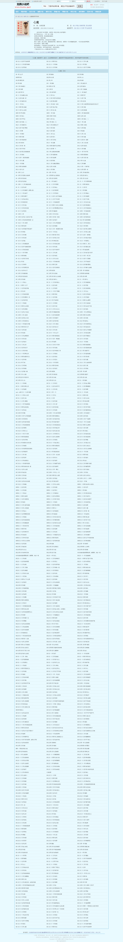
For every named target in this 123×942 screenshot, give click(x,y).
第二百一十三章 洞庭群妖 (83, 282)
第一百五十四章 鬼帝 (21, 226)
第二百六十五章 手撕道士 (83, 335)
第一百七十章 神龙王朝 (52, 240)
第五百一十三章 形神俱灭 (53, 558)
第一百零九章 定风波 (21, 181)
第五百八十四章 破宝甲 (83, 626)
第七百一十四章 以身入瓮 (53, 757)
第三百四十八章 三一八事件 (84, 478)
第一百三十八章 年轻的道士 (84, 208)
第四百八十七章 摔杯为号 (22, 531)
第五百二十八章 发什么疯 (22, 573)
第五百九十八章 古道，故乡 (54, 641)
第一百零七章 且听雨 (52, 178)
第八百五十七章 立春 (52, 900)
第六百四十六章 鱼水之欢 (53, 689)
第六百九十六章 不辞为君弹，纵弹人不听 (26, 739)
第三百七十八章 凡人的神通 (84, 448)
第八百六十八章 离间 (21, 912)
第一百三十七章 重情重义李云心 (55, 208)
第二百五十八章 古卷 (52, 330)
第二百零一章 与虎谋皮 (83, 270)
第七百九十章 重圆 (20, 834)
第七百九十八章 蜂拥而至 (83, 840)
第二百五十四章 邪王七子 (22, 327)
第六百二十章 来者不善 (83, 662)
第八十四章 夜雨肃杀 (82, 154)
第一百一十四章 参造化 (83, 184)
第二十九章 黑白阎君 (52, 101)
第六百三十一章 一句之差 (53, 674)
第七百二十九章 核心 (82, 772)
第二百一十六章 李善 (82, 285)
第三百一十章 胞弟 (82, 380)
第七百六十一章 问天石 (52, 805)
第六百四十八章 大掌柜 (22, 692)
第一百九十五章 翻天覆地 (83, 264)
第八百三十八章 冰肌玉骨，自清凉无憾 (26, 882)
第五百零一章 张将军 (82, 543)
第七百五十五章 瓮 (51, 799)
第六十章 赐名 (81, 131)
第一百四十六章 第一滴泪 (53, 217)
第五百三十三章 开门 (82, 576)
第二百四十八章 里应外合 (22, 321)
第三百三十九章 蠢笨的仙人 (84, 410)
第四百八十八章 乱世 (52, 531)
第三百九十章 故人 (82, 460)
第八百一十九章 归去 (82, 861)
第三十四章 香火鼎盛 (21, 107)
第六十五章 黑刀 (51, 136)
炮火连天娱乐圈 (59, 932)
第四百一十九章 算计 (52, 490)
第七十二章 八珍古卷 (82, 142)
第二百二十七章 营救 (52, 297)
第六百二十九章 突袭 (82, 671)
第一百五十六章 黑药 (82, 226)
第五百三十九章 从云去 (83, 582)
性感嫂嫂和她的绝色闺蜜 (35, 932)
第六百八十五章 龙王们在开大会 (55, 727)
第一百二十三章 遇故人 (83, 193)
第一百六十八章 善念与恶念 (84, 237)
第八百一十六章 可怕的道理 (84, 858)
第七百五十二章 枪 (51, 796)
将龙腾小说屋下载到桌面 (23, 1)
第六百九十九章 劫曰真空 (22, 742)
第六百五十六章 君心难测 (83, 698)
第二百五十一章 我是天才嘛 (23, 324)
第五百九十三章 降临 (82, 635)
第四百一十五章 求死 (21, 487)
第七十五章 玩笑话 (82, 145)
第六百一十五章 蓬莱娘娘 (22, 659)
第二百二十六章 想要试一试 (23, 297)
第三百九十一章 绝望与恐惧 (23, 463)
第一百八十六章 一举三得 (83, 255)
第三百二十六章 (51, 398)
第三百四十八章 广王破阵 (83, 419)
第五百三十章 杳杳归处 (83, 573)
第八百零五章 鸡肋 (20, 849)
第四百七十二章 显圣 (21, 517)
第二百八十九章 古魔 (82, 359)
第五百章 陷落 (50, 543)
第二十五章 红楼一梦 (21, 98)
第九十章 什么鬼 (81, 160)
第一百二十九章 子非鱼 (83, 199)
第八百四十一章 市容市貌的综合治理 (25, 885)
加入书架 (76, 25)
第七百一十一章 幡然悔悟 (53, 754)
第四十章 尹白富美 (20, 113)
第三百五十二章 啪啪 (21, 484)
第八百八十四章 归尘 (52, 61)
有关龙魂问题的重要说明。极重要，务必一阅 (89, 552)
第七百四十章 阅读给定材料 (54, 784)
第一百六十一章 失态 (52, 232)
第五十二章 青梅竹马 (21, 125)
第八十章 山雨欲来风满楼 (53, 151)
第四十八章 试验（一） (83, 119)
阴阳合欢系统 (51, 932)
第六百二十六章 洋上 (82, 668)
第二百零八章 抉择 (20, 279)
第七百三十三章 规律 (21, 778)
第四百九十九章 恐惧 (21, 543)
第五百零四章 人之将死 (83, 546)
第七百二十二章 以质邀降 (22, 766)
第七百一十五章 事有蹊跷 (83, 757)
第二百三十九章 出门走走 (22, 312)
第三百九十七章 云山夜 (22, 469)
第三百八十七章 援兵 (82, 457)
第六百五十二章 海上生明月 (54, 695)
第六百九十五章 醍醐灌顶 (83, 736)
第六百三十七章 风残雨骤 (53, 680)
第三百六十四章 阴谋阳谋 (22, 436)
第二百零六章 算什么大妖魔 (54, 276)
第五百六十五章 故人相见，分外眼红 (56, 609)
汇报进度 (49, 772)
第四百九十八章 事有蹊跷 (83, 540)
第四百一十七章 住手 (82, 487)
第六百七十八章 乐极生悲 (22, 722)
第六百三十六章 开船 (21, 680)
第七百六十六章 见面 (21, 811)
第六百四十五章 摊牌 (21, 689)
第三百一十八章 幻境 (52, 389)
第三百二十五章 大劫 (21, 398)
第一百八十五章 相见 (52, 255)
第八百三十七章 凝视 (82, 879)
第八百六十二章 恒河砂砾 (22, 906)
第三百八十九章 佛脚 (52, 882)
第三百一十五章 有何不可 (53, 386)
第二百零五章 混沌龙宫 (22, 276)
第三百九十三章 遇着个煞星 (84, 463)
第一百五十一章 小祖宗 (22, 223)
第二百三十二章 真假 (52, 303)
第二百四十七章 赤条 (82, 318)
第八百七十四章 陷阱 (21, 918)
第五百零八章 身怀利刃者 (22, 552)
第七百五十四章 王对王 (22, 799)
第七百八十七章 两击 (21, 831)
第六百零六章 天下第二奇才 (23, 650)
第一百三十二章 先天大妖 (83, 202)
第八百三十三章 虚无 (52, 876)
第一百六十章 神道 (20, 232)
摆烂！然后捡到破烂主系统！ (87, 932)
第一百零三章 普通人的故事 (23, 175)
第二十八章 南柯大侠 (21, 101)
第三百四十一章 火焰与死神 (54, 413)
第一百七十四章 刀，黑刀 (83, 243)
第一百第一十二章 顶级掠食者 (23, 184)
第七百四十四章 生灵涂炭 (83, 787)
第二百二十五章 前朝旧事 (53, 315)
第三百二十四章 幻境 (82, 395)
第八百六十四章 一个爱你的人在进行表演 (87, 906)
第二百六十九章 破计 (21, 341)
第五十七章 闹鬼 (81, 128)
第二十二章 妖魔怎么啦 (22, 95)
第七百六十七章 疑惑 (52, 811)
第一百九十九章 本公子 (22, 270)
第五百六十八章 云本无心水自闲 (55, 612)
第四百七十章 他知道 (52, 514)
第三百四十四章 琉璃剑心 (53, 416)
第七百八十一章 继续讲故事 (23, 825)
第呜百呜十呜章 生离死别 (22, 600)
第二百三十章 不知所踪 (52, 300)
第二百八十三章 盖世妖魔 (83, 353)
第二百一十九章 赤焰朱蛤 (83, 288)
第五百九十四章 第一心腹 (22, 638)
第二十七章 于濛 (81, 98)
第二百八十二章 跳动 (52, 353)
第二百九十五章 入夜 (82, 365)
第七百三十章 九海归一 (22, 775)
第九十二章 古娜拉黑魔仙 (53, 163)
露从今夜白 (36, 52)
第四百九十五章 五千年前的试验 (85, 537)
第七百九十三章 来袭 (21, 837)
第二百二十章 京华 (20, 291)
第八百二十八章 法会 (82, 870)
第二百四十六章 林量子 (52, 318)
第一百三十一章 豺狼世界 (53, 202)
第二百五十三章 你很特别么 (84, 324)
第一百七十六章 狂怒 (52, 246)
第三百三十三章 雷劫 (82, 404)
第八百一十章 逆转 (82, 852)
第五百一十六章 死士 (52, 561)
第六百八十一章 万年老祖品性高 (24, 724)
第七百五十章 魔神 (82, 793)
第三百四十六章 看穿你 (22, 419)
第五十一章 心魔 (81, 122)
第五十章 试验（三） (52, 122)
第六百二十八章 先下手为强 (54, 671)
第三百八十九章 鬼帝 (52, 460)
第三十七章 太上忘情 (21, 110)
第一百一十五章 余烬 (21, 187)
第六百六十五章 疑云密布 (83, 707)
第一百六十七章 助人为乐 (53, 237)
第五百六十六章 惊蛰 (82, 609)
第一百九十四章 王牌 (52, 264)
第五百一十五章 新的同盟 (22, 561)
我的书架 (24, 11)
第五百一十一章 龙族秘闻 (83, 555)
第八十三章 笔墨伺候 (52, 154)
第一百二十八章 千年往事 (53, 199)
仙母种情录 (24, 52)
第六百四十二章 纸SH (21, 686)
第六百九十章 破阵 (20, 733)
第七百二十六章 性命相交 (53, 769)
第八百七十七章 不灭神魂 (83, 67)
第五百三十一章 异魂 (21, 576)
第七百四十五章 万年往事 (22, 790)
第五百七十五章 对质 (82, 618)
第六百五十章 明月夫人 (83, 692)
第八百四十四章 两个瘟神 (22, 888)
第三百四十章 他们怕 (21, 472)
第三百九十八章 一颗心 (52, 469)
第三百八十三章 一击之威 (53, 454)
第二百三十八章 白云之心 (53, 309)
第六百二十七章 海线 (21, 671)
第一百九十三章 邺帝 (21, 264)
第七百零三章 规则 (51, 745)
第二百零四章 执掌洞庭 (83, 273)
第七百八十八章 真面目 (52, 831)
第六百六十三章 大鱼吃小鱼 (23, 707)
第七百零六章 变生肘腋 (83, 748)
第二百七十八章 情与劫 (22, 350)
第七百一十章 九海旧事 (22, 754)
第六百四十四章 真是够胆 (83, 686)
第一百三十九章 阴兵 (21, 211)
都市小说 (49, 11)
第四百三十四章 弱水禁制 (53, 505)
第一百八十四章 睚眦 (21, 255)
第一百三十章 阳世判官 (22, 202)
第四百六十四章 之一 (52, 508)
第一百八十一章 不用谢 (22, 252)
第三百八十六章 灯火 (52, 457)
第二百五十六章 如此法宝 (83, 327)
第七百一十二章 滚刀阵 (83, 754)
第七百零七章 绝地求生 (22, 751)
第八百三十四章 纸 (82, 876)
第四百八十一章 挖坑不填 (22, 526)
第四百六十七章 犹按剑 (52, 511)
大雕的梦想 (30, 52)
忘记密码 (97, 1)
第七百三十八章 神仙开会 (83, 781)
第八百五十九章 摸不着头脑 (23, 903)
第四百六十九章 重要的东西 (23, 514)
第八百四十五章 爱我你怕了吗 (54, 888)
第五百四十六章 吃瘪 (21, 591)
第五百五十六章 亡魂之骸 (53, 600)
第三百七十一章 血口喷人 (53, 442)
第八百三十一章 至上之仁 (83, 873)
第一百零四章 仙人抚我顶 (53, 175)
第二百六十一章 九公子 (52, 332)
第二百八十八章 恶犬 (52, 359)
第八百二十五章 (81, 867)
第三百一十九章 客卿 (82, 389)
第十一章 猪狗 (50, 83)
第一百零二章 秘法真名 (83, 172)
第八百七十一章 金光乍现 (22, 915)
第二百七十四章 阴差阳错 (83, 344)
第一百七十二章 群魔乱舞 (22, 243)
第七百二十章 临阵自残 (52, 763)
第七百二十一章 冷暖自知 (83, 763)
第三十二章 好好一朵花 (52, 104)
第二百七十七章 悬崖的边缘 (84, 347)
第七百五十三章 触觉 (82, 796)
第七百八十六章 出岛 (82, 828)
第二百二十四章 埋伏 (52, 294)
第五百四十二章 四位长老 (83, 585)
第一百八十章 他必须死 (83, 249)
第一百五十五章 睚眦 (52, 226)
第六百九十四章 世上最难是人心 (55, 736)
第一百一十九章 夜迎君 (52, 190)
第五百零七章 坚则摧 (82, 549)
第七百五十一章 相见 (21, 796)
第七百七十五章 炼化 (21, 820)
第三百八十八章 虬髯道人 (22, 460)
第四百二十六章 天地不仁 (83, 496)
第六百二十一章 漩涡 (21, 665)
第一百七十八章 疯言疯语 (22, 249)
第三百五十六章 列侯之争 (53, 428)
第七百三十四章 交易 (52, 778)
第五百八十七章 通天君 (83, 629)
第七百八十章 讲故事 (82, 822)
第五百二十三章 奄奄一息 (53, 567)
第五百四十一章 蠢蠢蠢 (52, 585)
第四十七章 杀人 (51, 119)
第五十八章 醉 (19, 131)
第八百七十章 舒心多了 (83, 912)
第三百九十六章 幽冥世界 (83, 466)
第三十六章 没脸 (81, 107)
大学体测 (65, 932)
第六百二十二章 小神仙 (52, 665)
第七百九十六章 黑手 (21, 840)
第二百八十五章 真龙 (52, 356)
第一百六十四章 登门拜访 (53, 234)
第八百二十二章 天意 (82, 864)
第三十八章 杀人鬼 (51, 110)
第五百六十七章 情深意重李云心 (24, 612)
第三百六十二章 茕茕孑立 (53, 433)
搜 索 (79, 6)
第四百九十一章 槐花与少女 (54, 534)
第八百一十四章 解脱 (21, 858)
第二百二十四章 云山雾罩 (83, 300)
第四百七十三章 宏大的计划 (54, 517)
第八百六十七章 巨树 (82, 909)
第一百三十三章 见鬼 (21, 205)
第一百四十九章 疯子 (52, 220)
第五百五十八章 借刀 (21, 603)
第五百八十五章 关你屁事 (22, 629)
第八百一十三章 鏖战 (82, 855)
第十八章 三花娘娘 (82, 89)
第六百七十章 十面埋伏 (52, 713)
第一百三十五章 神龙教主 (83, 205)
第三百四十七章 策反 (52, 478)
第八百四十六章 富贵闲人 (83, 888)
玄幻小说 (32, 11)
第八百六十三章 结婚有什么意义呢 (55, 906)
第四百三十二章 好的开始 (83, 502)
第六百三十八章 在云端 (83, 680)
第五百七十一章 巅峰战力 (53, 615)
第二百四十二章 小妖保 (22, 315)
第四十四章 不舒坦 (51, 116)
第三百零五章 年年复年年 (22, 377)
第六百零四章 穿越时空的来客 (54, 647)
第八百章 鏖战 (50, 843)
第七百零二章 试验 (20, 745)
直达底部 (89, 25)
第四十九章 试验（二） (22, 122)
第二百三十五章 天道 (52, 306)
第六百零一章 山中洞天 (52, 644)
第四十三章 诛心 (20, 116)
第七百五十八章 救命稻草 (53, 802)
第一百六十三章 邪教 (21, 234)
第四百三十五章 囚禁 (82, 505)
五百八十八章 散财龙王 (22, 632)
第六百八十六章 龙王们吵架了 (85, 727)
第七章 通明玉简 (20, 80)
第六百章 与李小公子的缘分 (23, 644)
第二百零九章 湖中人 (52, 279)
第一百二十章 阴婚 (82, 190)
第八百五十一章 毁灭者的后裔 (54, 894)
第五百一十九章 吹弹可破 (53, 564)
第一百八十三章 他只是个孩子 (85, 252)
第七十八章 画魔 (81, 148)
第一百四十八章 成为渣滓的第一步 (24, 220)
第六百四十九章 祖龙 (52, 692)
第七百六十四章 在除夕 (52, 808)
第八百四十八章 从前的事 (53, 891)
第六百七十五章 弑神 (21, 719)
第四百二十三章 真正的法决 (84, 493)
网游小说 (65, 11)
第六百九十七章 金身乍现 (53, 739)
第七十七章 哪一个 (51, 148)
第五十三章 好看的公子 (52, 125)
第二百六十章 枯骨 (20, 332)
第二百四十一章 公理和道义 (84, 312)
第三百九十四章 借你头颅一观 (23, 466)
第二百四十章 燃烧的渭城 (53, 312)
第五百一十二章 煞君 (21, 558)
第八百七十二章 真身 (52, 915)
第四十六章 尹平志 (20, 119)
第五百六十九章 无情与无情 (84, 612)
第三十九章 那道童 (82, 110)
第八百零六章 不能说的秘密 (54, 849)
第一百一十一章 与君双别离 (84, 181)
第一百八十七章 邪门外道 (22, 258)
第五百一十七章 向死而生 (83, 561)
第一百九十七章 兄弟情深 (53, 267)
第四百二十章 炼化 (82, 490)
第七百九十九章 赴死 (21, 843)
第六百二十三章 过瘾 (82, 665)
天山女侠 (74, 52)
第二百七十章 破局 (51, 341)
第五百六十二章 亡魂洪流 (53, 606)
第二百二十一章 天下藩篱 (53, 291)
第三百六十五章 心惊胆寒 (53, 436)
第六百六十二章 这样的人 (83, 704)
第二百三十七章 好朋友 (22, 309)
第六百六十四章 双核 (52, 707)
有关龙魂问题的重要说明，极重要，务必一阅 (27, 555)
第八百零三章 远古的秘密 (53, 846)
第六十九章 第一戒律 (82, 139)
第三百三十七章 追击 (21, 410)
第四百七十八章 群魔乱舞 (22, 523)
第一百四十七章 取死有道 (83, 217)
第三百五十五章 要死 (21, 428)
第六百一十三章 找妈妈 (52, 656)
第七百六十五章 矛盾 (82, 808)
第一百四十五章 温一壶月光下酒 (24, 217)
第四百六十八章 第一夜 (83, 511)
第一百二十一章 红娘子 (22, 193)
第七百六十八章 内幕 (82, 811)
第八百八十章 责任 (82, 64)
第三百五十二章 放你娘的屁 (23, 425)
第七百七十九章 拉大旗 (52, 822)
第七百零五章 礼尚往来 (52, 748)
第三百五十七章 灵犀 (82, 428)
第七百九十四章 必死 (52, 837)
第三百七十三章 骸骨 (21, 445)
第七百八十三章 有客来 (83, 825)
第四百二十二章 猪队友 (52, 493)
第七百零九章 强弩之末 (83, 751)
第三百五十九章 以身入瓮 (53, 430)
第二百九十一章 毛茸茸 (52, 362)
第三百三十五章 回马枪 (52, 407)
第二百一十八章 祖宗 (52, 288)
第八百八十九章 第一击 (52, 912)
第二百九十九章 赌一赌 (22, 371)
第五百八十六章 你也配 (52, 629)
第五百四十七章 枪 (51, 591)
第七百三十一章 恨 (51, 775)
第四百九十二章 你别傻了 (83, 534)
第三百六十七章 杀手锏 (22, 439)
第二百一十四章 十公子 (22, 285)
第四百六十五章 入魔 (82, 508)
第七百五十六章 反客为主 (83, 799)
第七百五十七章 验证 (21, 802)
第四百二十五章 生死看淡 (53, 496)
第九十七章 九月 (20, 169)
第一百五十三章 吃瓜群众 (83, 223)
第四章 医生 (19, 77)
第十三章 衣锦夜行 (20, 86)
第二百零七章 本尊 (82, 276)
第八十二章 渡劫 (20, 154)
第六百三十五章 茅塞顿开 (83, 677)
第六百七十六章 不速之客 (53, 719)
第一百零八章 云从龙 (82, 178)
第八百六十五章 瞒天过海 (22, 909)
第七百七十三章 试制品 (52, 817)
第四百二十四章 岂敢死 (22, 496)
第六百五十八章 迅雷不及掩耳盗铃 (55, 701)
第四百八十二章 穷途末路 (53, 526)
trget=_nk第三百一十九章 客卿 (23, 392)
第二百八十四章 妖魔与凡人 (23, 356)
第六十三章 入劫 (81, 134)
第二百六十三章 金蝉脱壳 (22, 335)
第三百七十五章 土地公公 (83, 445)
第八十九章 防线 (51, 160)
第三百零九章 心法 (51, 380)
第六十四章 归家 (20, 136)
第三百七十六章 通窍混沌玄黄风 (24, 448)
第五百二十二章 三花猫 (22, 567)
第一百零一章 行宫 (51, 172)
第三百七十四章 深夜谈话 (53, 445)
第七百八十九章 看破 (82, 831)
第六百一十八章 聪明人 (22, 662)
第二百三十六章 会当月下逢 (84, 306)
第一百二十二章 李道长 (52, 193)
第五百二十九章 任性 (52, 573)
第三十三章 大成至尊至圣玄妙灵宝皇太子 (87, 104)
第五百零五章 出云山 (21, 549)
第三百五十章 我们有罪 (52, 481)
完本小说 (90, 11)
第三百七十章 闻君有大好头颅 (23, 442)
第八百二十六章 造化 (21, 870)
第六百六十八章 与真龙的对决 (85, 710)
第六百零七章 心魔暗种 (52, 650)
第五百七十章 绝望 (20, 615)
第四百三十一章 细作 (52, 502)
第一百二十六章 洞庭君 (83, 196)
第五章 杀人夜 (50, 77)
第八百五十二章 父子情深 (83, 894)
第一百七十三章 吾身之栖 (53, 243)
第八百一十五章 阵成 (52, 858)
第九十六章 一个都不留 (83, 166)
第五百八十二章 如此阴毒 (22, 626)
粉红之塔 (98, 932)
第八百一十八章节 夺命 (52, 861)
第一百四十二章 (20, 214)
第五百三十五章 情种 (52, 579)
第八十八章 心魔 (20, 160)
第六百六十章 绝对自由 (22, 704)
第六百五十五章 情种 (52, 698)
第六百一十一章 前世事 (83, 653)
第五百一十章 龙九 (51, 555)
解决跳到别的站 (100, 7)
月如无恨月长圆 (43, 52)
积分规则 (93, 7)
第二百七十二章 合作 (21, 344)
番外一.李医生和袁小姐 (22, 748)
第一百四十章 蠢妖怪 (52, 211)
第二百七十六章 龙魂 (52, 347)
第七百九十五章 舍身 (82, 837)
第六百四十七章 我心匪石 (83, 689)
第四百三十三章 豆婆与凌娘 (23, 505)
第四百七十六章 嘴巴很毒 (53, 520)
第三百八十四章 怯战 (82, 454)
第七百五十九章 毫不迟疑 (83, 802)
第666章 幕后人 (20, 710)
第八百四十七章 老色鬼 (22, 891)
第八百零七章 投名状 (82, 849)
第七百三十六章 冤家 (21, 781)
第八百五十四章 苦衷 (52, 897)
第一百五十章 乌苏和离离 (83, 220)
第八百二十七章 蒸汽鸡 (52, 870)
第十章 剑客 (19, 83)
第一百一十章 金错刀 (52, 181)
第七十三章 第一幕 (20, 145)
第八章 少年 (50, 80)
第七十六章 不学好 (20, 148)
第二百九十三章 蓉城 (21, 365)
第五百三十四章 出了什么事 (23, 579)
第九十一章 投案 (20, 163)
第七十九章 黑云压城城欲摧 (23, 151)
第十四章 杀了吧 (51, 86)
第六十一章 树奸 (20, 134)
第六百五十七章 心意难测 (22, 701)
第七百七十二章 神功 (21, 817)
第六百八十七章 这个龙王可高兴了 (24, 730)
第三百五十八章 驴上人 (22, 430)
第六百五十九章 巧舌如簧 (83, 701)
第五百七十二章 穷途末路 (83, 615)
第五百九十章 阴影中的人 (83, 632)
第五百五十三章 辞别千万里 (54, 597)
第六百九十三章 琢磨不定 (22, 736)
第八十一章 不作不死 (82, 151)
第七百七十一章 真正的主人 (84, 814)
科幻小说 (73, 11)
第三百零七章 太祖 (82, 377)
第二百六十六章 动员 (21, 338)
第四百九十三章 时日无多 (22, 537)
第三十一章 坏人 (20, 104)
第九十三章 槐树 (81, 163)
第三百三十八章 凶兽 (52, 410)
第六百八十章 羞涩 (82, 722)
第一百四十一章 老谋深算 (83, 211)
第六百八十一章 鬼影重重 (83, 903)
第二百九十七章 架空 (52, 368)
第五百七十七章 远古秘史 (53, 621)
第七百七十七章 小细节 (83, 820)
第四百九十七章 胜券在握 (53, 540)
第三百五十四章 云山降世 (83, 425)
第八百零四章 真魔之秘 (83, 846)
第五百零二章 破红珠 (21, 546)
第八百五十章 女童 (20, 894)
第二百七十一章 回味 (82, 341)
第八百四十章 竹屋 (82, 882)
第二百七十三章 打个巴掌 (53, 344)
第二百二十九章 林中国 (22, 300)
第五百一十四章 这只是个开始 (85, 558)
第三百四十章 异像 (20, 413)
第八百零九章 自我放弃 (52, 852)
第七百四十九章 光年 (52, 793)
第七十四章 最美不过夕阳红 (54, 145)
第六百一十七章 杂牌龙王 (83, 659)
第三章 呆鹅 (80, 74)
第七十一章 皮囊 (51, 142)
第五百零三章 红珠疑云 (52, 546)
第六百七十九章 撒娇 (52, 722)
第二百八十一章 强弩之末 (22, 353)
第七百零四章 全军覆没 (83, 745)
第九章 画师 (80, 80)
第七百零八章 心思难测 (52, 751)
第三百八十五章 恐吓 (21, 457)
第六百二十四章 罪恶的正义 (23, 668)
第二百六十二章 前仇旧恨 (83, 332)
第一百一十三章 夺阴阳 (52, 184)
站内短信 (102, 4)
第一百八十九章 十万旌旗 (83, 258)
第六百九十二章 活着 (82, 733)
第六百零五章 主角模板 (83, 647)
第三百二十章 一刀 (51, 392)
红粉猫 (78, 932)
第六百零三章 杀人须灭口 (22, 647)
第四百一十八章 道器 (21, 490)
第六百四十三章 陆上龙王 (53, 686)
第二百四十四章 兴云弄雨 (83, 315)
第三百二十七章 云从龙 (83, 398)
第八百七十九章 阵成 (21, 67)
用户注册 (104, 1)
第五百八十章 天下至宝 (52, 624)
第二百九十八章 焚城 (82, 368)
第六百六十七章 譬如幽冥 (53, 710)
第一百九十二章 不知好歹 (83, 261)
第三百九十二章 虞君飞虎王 (54, 463)
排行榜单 (82, 11)
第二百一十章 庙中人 (82, 279)
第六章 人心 (80, 77)
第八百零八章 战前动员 (22, 852)
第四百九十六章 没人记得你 (23, 540)
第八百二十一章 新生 (52, 864)
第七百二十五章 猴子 (21, 769)
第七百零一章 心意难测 (83, 742)
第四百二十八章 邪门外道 (53, 499)
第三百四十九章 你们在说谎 (23, 481)
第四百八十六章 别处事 (83, 528)
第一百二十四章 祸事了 (22, 196)
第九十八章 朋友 (51, 169)
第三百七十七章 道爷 (52, 448)
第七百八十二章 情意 (52, 825)
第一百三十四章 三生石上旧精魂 (55, 205)
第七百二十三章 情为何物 (53, 766)
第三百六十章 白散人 (82, 430)
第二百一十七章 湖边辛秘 (22, 288)
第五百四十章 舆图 (20, 585)
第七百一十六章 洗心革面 (22, 760)
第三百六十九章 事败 (82, 439)
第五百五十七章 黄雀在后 (83, 600)
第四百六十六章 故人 (21, 511)
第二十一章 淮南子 (82, 92)
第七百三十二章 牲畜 (82, 775)
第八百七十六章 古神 (82, 918)
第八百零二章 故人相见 (22, 846)
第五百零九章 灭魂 (51, 552)
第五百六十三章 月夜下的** (84, 606)
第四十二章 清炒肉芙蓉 (83, 113)
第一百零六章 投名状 (21, 178)
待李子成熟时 (51, 52)
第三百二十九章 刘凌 (52, 401)
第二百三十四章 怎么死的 (22, 306)
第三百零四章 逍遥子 (82, 374)
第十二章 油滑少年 (82, 83)
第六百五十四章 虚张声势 (22, 698)
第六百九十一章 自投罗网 (53, 733)
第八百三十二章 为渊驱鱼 (22, 876)
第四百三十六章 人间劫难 (22, 508)
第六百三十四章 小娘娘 (52, 677)
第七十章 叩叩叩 (20, 142)
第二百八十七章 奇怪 (21, 359)
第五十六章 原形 (51, 128)
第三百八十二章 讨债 (21, 454)
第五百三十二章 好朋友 (52, 576)
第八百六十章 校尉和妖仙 (53, 903)
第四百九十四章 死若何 (52, 537)
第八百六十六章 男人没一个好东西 (55, 909)
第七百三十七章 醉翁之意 (53, 781)
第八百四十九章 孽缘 (82, 891)
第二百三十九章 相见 (82, 309)
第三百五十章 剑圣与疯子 (53, 422)
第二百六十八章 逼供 (82, 338)
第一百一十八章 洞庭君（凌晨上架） (25, 190)
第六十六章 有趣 (81, 136)
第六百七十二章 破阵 (21, 716)
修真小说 (40, 11)
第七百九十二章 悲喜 (82, 834)
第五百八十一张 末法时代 (83, 624)
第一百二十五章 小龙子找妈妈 (54, 196)
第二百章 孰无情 (51, 270)
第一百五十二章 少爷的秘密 (54, 223)
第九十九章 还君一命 (82, 169)
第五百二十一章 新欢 (82, 564)
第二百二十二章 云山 (82, 291)
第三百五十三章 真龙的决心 (54, 425)
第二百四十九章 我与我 (52, 321)
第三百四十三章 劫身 (21, 475)
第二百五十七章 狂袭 (21, 330)
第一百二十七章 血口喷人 (22, 199)
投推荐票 (82, 25)
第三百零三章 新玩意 (52, 374)
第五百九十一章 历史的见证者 (23, 635)
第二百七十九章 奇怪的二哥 (54, 350)
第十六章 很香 (19, 89)
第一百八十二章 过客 (52, 252)
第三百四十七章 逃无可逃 (53, 419)
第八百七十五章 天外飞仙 (53, 918)
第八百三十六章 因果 (52, 879)
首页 (17, 11)
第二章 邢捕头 (50, 74)
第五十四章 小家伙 (82, 125)
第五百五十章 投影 (51, 594)
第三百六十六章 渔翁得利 (83, 436)
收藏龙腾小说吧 (38, 1)
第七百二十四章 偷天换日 (83, 766)
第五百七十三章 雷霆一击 (22, 618)
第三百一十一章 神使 (21, 383)
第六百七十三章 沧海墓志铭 (54, 716)
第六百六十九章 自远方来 (22, 713)
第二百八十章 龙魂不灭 (83, 350)
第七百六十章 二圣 (20, 805)
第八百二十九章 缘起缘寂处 (23, 873)
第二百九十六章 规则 (21, 368)
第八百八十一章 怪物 (52, 64)
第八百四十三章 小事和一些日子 (85, 885)
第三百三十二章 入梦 (52, 404)
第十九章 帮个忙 (20, 92)
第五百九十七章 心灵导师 (22, 641)
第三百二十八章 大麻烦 (22, 401)
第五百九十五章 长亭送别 (53, 638)
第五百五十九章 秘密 (52, 603)
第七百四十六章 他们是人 (53, 790)
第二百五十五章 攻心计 (52, 327)
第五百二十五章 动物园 (22, 570)
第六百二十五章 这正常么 (53, 668)
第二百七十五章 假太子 (22, 347)
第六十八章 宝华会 (51, 139)
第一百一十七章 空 (82, 187)
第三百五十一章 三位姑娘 (83, 422)
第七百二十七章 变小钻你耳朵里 (85, 769)
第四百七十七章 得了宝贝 (83, 520)
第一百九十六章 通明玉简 (22, 267)
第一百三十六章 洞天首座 (22, 208)
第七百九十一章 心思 (52, 834)
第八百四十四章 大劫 (21, 879)
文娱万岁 (61, 52)
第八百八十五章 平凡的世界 (83, 28)
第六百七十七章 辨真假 (83, 719)
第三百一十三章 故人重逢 (83, 383)
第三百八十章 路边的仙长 (53, 451)
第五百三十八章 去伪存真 (53, 582)
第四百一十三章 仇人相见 (53, 484)
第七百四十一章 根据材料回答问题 (86, 784)
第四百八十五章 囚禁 (52, 528)
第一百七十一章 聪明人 (83, 240)
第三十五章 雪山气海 (52, 107)
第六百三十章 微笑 (20, 674)
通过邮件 (96, 4)
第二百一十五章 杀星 (52, 285)
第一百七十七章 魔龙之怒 (83, 246)
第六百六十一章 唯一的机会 (54, 704)
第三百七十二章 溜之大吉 (83, 442)
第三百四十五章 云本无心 (83, 475)
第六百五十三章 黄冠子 (83, 695)
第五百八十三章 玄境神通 (53, 626)
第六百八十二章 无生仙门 (53, 724)
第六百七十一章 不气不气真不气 (85, 713)
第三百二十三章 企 (51, 395)
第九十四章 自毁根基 (21, 166)
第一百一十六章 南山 (52, 187)
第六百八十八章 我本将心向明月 (55, 730)
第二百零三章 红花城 (52, 273)
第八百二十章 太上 (20, 864)
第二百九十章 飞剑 (20, 362)
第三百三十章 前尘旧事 (83, 401)
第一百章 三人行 (20, 172)
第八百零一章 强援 (82, 843)
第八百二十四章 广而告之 (53, 867)
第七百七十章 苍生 (51, 814)
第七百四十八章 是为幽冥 (22, 793)
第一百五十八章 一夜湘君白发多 (55, 229)
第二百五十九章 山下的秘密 (84, 330)
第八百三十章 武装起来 (52, 873)
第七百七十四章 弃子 (82, 817)
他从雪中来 (45, 932)
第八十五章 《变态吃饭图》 (23, 157)
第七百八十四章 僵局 (21, 828)
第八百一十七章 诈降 (21, 861)
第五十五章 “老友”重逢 (21, 128)
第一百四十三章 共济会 (52, 214)
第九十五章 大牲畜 (51, 166)
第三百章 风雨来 (51, 371)
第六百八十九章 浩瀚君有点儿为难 (86, 730)
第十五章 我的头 (81, 86)
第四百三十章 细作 (20, 502)
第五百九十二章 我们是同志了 (54, 635)
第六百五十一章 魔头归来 (22, 695)
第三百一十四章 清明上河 (22, 386)
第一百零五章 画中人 (82, 175)
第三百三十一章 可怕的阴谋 (23, 404)
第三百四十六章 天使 (21, 478)
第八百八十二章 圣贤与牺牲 (23, 64)
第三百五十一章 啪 (82, 481)
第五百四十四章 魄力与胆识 (54, 588)
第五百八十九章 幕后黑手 (53, 632)
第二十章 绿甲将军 (51, 92)
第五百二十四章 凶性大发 (83, 567)
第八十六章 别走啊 (51, 157)
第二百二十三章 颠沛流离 (22, 294)
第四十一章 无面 (51, 113)
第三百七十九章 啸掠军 (22, 451)
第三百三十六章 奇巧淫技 (83, 407)
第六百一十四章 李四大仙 (83, 656)
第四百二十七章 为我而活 (22, 499)
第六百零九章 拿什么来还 (22, 653)
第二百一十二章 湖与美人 (53, 282)
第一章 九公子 (19, 74)
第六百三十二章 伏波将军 (83, 674)
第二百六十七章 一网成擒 (53, 338)
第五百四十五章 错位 (82, 588)
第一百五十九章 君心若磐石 (84, 229)
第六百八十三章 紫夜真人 (83, 724)
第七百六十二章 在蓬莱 (83, 805)
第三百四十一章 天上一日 (53, 472)
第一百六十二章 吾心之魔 (83, 232)
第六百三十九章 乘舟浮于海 (23, 683)
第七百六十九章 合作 (21, 814)
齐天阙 (56, 52)
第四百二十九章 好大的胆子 (84, 499)
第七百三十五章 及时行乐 (83, 778)
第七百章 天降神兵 (51, 742)
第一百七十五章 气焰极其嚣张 (23, 246)
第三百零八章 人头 (20, 380)
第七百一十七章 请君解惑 (53, 760)
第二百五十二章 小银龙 (52, 324)
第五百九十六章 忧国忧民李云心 (85, 638)
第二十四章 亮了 (81, 95)
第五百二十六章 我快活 (52, 570)
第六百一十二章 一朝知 (22, 656)
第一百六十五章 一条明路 (83, 234)
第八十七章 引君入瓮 (82, 157)
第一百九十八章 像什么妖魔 (84, 267)
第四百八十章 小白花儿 (83, 523)
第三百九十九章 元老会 (83, 469)
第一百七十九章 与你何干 (53, 249)
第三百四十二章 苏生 (82, 472)
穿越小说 (57, 11)
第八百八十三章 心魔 (82, 61)
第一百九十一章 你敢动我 (53, 261)
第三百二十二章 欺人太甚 (22, 395)
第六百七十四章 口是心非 (83, 716)
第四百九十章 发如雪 (21, 534)
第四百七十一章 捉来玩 (83, 514)
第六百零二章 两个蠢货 (83, 644)
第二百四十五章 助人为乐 (22, 318)
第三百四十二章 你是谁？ (83, 413)
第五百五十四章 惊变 (82, 597)
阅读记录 (98, 11)
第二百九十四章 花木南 (52, 365)
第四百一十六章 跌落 (52, 487)
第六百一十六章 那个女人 (53, 659)
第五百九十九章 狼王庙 (83, 641)
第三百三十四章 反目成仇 (22, 407)
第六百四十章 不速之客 (52, 683)
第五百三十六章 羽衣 (82, 579)
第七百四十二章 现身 (21, 787)
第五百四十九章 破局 (21, 594)
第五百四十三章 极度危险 (22, 588)
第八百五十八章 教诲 (82, 900)
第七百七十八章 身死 (21, 822)
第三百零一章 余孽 (82, 371)
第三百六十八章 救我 (52, 439)
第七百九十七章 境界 (52, 840)
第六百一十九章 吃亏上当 (53, 662)
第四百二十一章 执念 (21, 493)
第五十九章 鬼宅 (51, 131)
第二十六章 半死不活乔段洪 (54, 98)
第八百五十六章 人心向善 (22, 900)
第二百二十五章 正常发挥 (83, 294)
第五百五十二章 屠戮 (21, 597)
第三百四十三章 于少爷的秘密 (23, 416)
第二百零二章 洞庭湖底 (22, 273)
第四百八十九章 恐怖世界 (83, 531)
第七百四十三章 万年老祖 (53, 787)
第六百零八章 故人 (82, 650)
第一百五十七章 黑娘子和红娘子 (24, 229)
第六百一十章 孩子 (51, 653)
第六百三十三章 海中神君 (22, 677)
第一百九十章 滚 (20, 261)
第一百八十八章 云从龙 (52, 258)
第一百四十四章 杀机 (82, 214)
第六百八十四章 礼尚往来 (22, 727)
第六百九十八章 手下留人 (83, 739)
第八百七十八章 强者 (52, 67)
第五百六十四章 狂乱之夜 (22, 609)
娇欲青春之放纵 (72, 932)
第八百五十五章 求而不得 (83, 897)
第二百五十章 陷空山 (82, 321)
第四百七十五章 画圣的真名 (23, 520)
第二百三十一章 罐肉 (21, 303)
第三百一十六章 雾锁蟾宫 (83, 386)
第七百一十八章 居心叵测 (83, 760)
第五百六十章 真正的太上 (83, 603)
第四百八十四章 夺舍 (21, 528)
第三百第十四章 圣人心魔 (53, 475)
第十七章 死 (50, 89)
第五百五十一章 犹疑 (82, 594)
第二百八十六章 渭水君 (83, 356)
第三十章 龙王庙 (81, 101)
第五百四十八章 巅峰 (82, 591)
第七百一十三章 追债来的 (22, 757)
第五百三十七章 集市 (21, 582)
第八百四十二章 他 (51, 885)
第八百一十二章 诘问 (52, 855)
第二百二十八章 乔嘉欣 (83, 297)
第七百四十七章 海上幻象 (83, 790)
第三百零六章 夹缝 (51, 377)
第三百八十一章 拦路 (82, 451)
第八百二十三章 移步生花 (22, 867)
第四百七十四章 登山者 (83, 517)
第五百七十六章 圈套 (21, 621)
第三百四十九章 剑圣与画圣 (23, 422)
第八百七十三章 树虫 (82, 915)
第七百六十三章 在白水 (22, 808)
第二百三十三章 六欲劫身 (83, 303)
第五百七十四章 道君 (52, 618)
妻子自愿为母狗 (68, 52)
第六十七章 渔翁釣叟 (21, 139)
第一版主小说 (26, 6)
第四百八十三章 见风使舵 (83, 526)
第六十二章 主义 (51, 134)
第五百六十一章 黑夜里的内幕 (23, 606)
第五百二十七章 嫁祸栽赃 (83, 570)
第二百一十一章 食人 (21, 282)
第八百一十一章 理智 (21, 855)
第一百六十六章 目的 (21, 237)
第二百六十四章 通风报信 (53, 335)
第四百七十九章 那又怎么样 (54, 523)
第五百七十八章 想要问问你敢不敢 (86, 621)
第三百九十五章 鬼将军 (52, 466)
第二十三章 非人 (51, 95)
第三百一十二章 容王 (52, 383)
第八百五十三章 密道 (21, 897)
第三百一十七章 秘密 (21, 389)
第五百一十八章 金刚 (21, 564)
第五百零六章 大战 (51, 549)
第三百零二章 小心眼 (21, 374)
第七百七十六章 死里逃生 (53, 820)
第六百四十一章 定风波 (83, 683)
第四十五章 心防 (81, 116)
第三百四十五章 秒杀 (82, 416)
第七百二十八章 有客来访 (22, 772)
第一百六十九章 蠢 (20, 240)
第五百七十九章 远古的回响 (23, 624)
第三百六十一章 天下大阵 (22, 433)
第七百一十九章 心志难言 (22, 763)
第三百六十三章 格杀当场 (83, 433)
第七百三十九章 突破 (21, 784)
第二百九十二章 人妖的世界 (84, 362)
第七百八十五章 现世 (52, 828)
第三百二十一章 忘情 (82, 392)
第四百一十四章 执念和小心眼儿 (85, 484)
